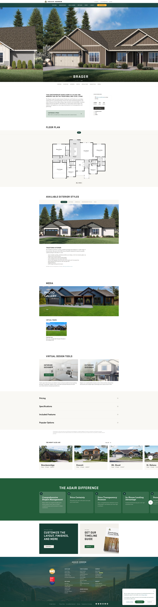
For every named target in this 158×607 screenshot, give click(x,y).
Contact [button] (92, 5)
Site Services (82, 575)
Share (96, 114)
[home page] (53, 2)
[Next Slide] (155, 42)
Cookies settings (129, 601)
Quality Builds (67, 586)
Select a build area (100, 97)
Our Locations (83, 591)
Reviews (66, 592)
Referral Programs (99, 577)
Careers (96, 572)
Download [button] (88, 546)
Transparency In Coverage (87, 604)
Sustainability (67, 589)
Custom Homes (68, 575)
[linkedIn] (105, 604)
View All (107, 442)
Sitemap (78, 604)
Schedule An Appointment (100, 585)
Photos (78, 84)
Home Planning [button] (72, 5)
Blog (81, 581)
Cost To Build (98, 108)
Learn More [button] (48, 546)
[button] (81, 113)
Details (99, 84)
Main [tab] (79, 132)
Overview (59, 84)
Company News (98, 574)
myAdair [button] (110, 1)
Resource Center (83, 580)
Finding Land (82, 572)
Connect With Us (98, 583)
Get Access (48, 374)
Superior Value (67, 588)
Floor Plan (65, 84)
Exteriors (72, 84)
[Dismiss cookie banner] (153, 591)
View (47, 309)
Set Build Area (105, 1)
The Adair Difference (69, 585)
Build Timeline (83, 571)
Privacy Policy (62, 604)
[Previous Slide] (3, 42)
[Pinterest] (98, 604)
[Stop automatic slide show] (1, 8)
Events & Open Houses (84, 583)
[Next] (150, 502)
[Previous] (7, 458)
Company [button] (96, 1)
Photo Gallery (67, 572)
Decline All (150, 601)
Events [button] (86, 5)
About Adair (97, 571)
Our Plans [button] (54, 5)
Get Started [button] (102, 5)
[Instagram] (103, 604)
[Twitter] (100, 604)
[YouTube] (107, 604)
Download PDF (98, 111)
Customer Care (98, 586)
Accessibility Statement (70, 604)
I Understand (139, 601)
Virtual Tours (85, 84)
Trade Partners (98, 575)
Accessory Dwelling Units (70, 577)
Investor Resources (84, 574)
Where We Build (62, 5)
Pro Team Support (68, 591)
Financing (82, 578)
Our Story (67, 583)
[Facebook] (96, 604)
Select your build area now (67, 266)
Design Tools (93, 84)
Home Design (82, 577)
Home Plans (67, 571)
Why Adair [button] (80, 5)
